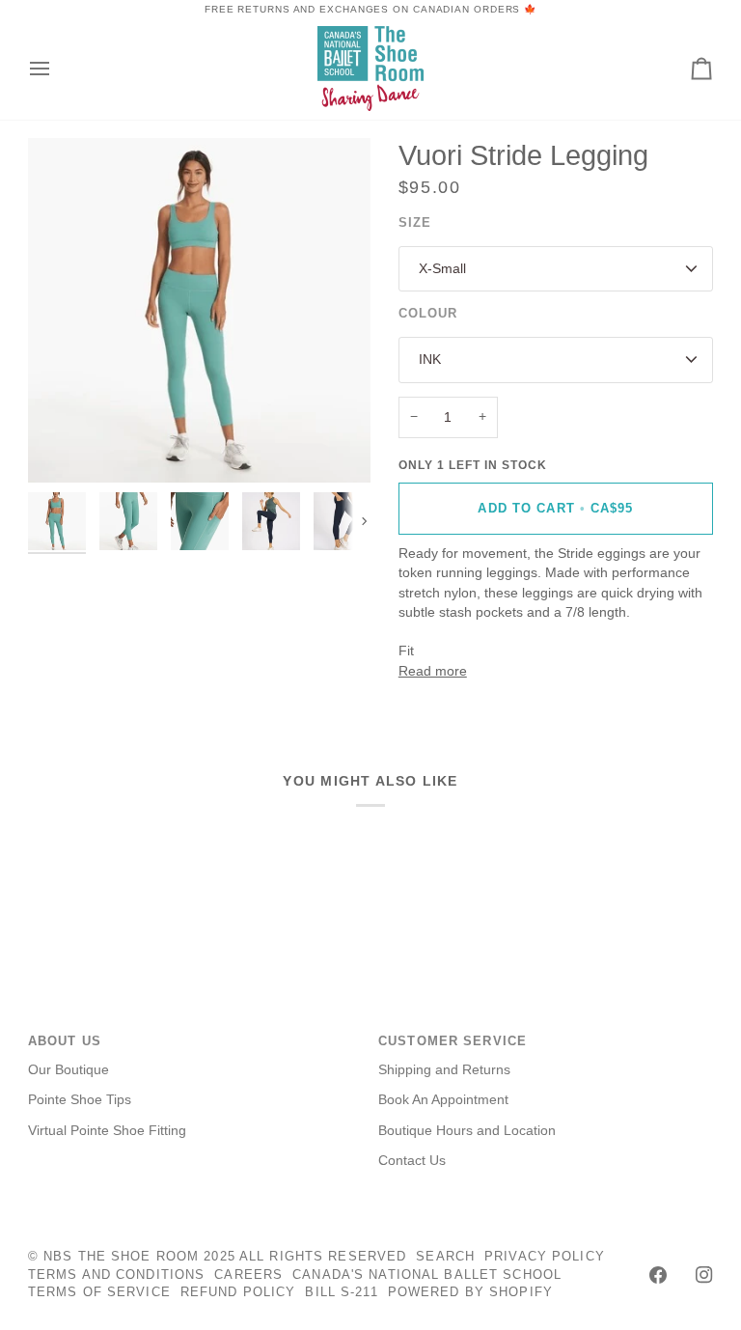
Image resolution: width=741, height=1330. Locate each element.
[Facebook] (658, 1275)
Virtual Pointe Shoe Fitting (107, 1130)
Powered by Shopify (470, 1292)
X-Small (442, 269)
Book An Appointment (443, 1100)
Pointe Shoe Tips (79, 1100)
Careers (248, 1275)
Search (445, 1256)
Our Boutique (68, 1070)
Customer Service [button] (452, 1041)
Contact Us (412, 1160)
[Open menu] (57, 68)
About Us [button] (64, 1041)
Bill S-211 (341, 1292)
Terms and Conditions (117, 1275)
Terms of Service (99, 1292)
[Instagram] (704, 1275)
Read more (432, 671)
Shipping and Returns (444, 1070)
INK (430, 359)
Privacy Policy (544, 1256)
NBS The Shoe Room (121, 1256)
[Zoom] (199, 310)
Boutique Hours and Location (467, 1130)
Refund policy (238, 1292)
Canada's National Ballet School (427, 1275)
